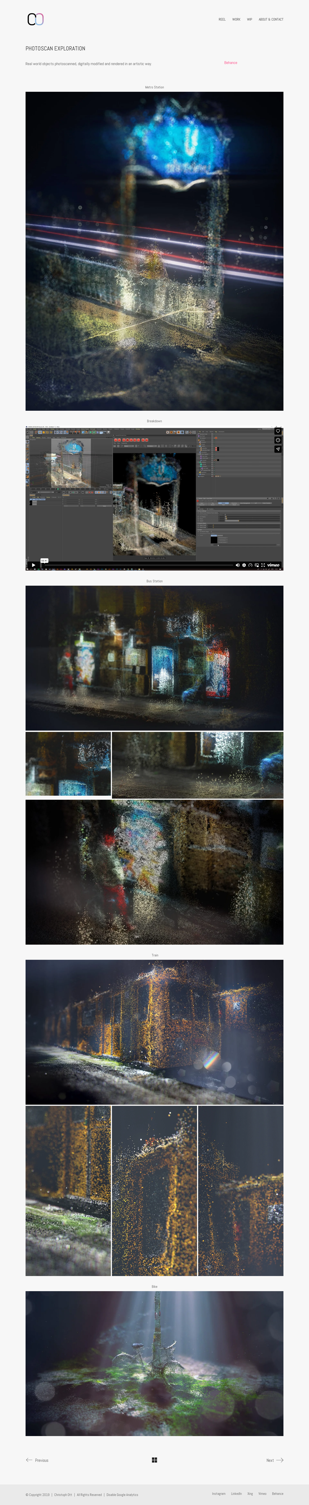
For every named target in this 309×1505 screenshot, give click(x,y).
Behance (230, 62)
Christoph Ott (63, 1495)
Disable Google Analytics (122, 1495)
